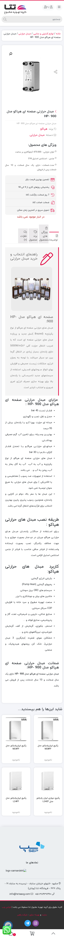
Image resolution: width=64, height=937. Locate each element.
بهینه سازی (34, 915)
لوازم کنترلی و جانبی (43, 33)
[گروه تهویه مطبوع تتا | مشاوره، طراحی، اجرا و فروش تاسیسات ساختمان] (15, 8)
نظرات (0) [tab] (23, 238)
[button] (11, 54)
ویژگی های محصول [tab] (44, 236)
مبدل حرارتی (24, 33)
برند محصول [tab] (33, 238)
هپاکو (43, 129)
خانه (58, 33)
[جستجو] (5, 19)
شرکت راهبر (22, 915)
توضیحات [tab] (54, 240)
